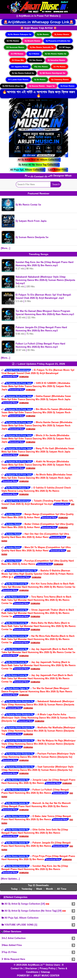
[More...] (5, 248)
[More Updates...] (10, 878)
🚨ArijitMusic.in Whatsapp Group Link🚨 (38, 22)
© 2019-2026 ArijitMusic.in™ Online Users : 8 (38, 964)
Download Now (10, 376)
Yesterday (26, 889)
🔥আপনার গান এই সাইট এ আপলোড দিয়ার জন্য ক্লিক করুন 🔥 (38, 93)
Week (39, 889)
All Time (61, 889)
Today (14, 889)
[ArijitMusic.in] (38, 6)
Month (49, 889)
